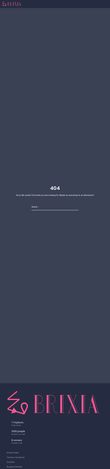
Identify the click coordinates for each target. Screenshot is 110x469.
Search (75, 206)
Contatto (10, 462)
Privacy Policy (13, 453)
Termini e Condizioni (16, 457)
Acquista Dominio (14, 467)
